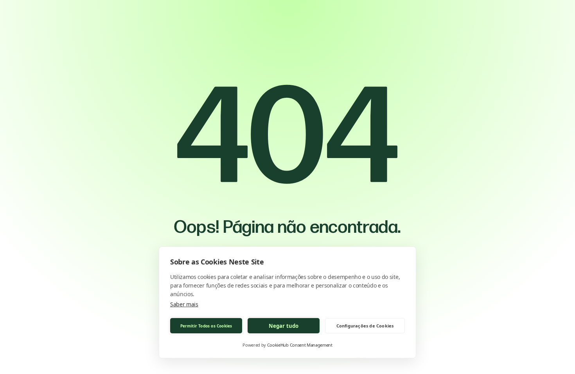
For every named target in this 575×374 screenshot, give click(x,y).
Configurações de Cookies (365, 326)
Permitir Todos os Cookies (206, 326)
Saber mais (184, 304)
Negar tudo (284, 325)
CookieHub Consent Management (299, 345)
